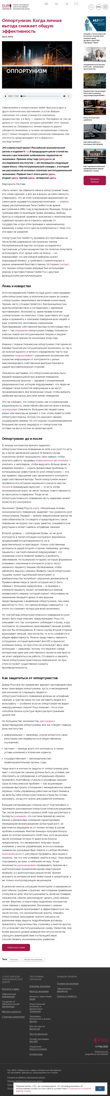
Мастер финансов (38, 1034)
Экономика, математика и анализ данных (40, 1018)
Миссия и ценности (11, 1011)
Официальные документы (64, 990)
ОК (100, 1088)
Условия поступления (68, 983)
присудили (45, 159)
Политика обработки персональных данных (25, 1081)
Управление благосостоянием (38, 1047)
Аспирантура (36, 1054)
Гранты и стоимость (67, 996)
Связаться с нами (16, 947)
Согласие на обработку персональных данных (26, 1077)
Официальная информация (9, 995)
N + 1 (25, 151)
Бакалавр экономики (40, 986)
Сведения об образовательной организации (10, 1004)
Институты (14, 959)
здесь (51, 174)
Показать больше (94, 180)
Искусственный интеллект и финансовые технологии (37, 1007)
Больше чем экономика (33, 959)
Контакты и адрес (10, 989)
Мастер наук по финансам (37, 1027)
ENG (99, 7)
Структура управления (13, 1017)
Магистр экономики (39, 991)
